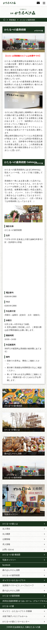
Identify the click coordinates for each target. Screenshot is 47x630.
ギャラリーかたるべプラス (14, 580)
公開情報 (6, 539)
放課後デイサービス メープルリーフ (18, 585)
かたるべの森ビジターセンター (15, 622)
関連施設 (12, 20)
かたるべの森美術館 (11, 575)
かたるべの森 (8, 606)
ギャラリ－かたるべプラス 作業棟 (17, 611)
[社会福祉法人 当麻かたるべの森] (23, 12)
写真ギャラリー (9, 560)
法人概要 (6, 534)
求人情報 (6, 544)
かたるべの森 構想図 (11, 555)
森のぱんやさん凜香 (11, 570)
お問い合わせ (8, 549)
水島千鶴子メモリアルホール (14, 616)
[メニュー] (44, 3)
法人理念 (6, 529)
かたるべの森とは (10, 524)
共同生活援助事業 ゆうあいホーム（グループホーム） (24, 601)
